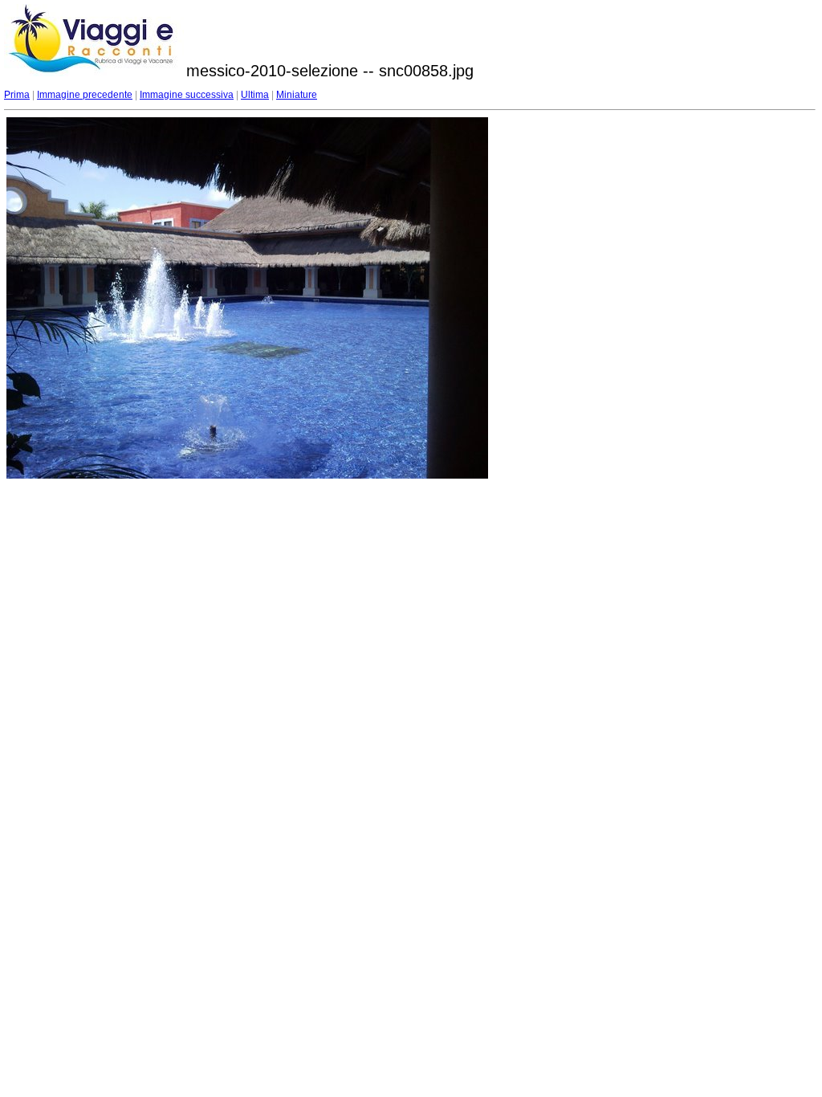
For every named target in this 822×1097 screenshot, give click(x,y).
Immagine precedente (84, 94)
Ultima (255, 94)
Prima (17, 94)
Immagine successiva (187, 94)
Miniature (296, 94)
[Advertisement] (619, 217)
